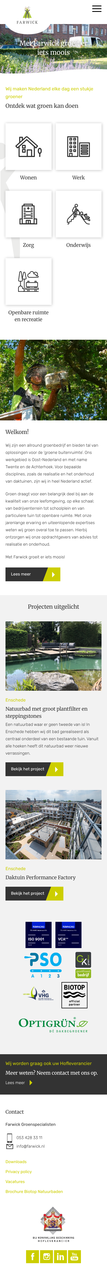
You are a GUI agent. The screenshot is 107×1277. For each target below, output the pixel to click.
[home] (31, 11)
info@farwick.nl (30, 1146)
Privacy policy (18, 1171)
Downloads (16, 1161)
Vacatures (15, 1181)
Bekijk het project (27, 768)
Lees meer (21, 574)
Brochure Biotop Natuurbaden (34, 1191)
